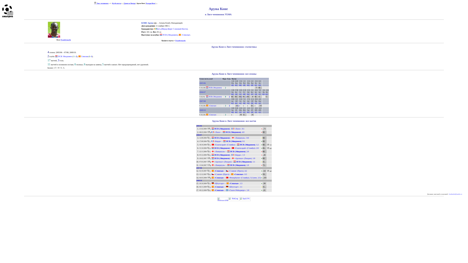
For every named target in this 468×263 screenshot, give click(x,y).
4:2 (236, 103)
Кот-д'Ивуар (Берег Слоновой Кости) (172, 29)
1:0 (232, 85)
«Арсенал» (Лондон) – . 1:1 (234, 162)
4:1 (236, 112)
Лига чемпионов (102, 3)
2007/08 (202, 101)
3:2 (259, 103)
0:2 (248, 94)
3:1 (248, 103)
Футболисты (116, 3)
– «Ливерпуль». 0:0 (231, 138)
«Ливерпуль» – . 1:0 (231, 165)
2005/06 (202, 83)
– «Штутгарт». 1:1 (228, 187)
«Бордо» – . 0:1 (229, 141)
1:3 (252, 94)
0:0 (240, 85)
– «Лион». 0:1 (229, 129)
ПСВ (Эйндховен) (170, 35)
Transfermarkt (66, 40)
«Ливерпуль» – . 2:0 (231, 151)
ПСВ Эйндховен (65, 56)
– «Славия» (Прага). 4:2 (230, 171)
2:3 (256, 103)
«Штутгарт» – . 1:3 (228, 183)
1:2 (259, 112)
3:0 (252, 103)
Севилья (84, 56)
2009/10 (202, 110)
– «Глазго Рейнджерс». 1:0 (231, 190)
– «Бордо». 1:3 (229, 155)
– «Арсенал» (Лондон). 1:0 (234, 158)
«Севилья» (185, 35)
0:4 (259, 85)
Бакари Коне (150, 3)
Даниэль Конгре (130, 3)
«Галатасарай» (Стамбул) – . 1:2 (236, 145)
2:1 (240, 94)
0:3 (236, 85)
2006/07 (202, 92)
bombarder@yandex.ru (455, 194)
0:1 (256, 85)
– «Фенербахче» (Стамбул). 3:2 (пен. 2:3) (237, 178)
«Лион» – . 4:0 (229, 132)
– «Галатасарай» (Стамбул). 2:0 (236, 148)
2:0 (252, 85)
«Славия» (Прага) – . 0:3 (230, 174)
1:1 (259, 94)
